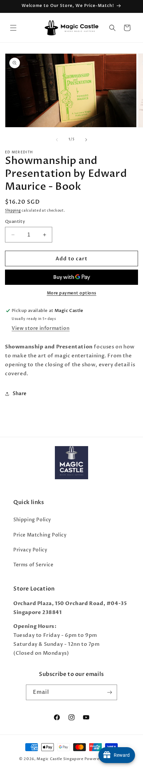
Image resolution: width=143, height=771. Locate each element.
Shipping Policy (32, 520)
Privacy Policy (30, 550)
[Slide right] (86, 139)
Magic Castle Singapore (60, 758)
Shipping (13, 210)
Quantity (15, 222)
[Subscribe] (109, 692)
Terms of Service (33, 565)
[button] (13, 28)
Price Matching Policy (40, 535)
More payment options (71, 293)
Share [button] (20, 393)
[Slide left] (57, 139)
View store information (41, 328)
